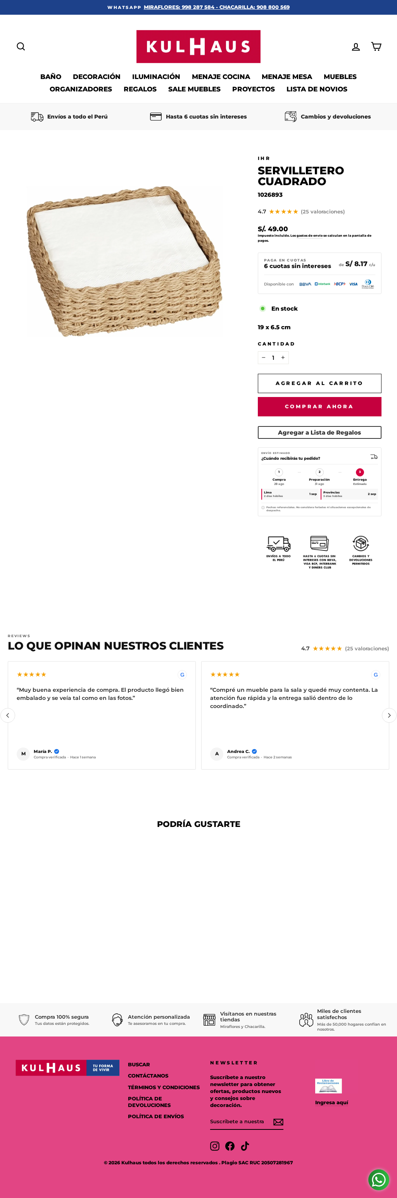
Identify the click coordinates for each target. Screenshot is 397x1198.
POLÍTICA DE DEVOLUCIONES (149, 1102)
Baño (50, 77)
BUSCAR (139, 1064)
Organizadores (81, 89)
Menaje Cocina (221, 77)
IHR (264, 158)
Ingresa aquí (331, 1102)
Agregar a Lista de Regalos (319, 432)
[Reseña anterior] (7, 715)
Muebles (340, 77)
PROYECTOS (253, 89)
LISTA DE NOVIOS (317, 89)
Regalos (140, 89)
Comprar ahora (319, 406)
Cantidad (277, 344)
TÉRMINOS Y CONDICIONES (164, 1087)
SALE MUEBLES (194, 89)
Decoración (97, 77)
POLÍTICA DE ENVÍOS (156, 1116)
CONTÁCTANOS (148, 1076)
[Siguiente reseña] (389, 715)
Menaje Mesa (287, 77)
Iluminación (156, 77)
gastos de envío (310, 235)
